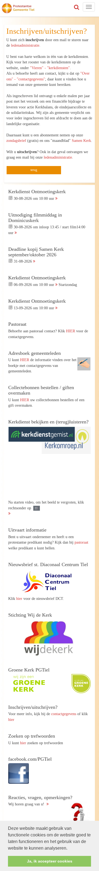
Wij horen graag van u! (40, 801)
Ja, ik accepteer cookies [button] (49, 861)
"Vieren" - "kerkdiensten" (50, 68)
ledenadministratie (25, 45)
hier (19, 598)
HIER (70, 331)
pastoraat (81, 542)
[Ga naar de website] (49, 582)
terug (34, 170)
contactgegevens (63, 714)
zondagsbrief (16, 140)
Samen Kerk (81, 140)
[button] (69, 848)
